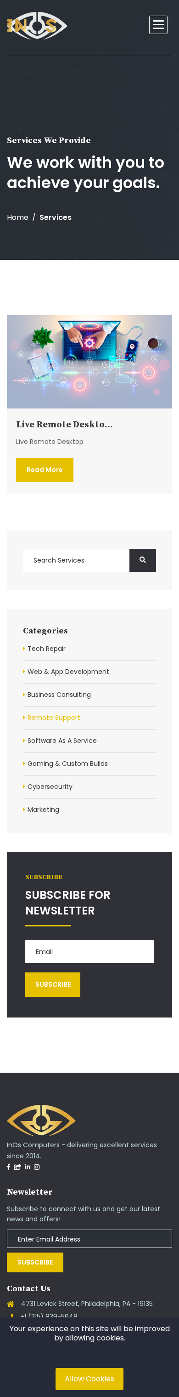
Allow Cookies (89, 1379)
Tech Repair (47, 648)
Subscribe (35, 1262)
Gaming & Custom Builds (68, 763)
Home (17, 217)
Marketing (43, 809)
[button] (158, 25)
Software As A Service (62, 740)
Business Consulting (59, 694)
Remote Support (54, 717)
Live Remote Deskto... (64, 425)
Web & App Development (68, 671)
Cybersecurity (50, 786)
